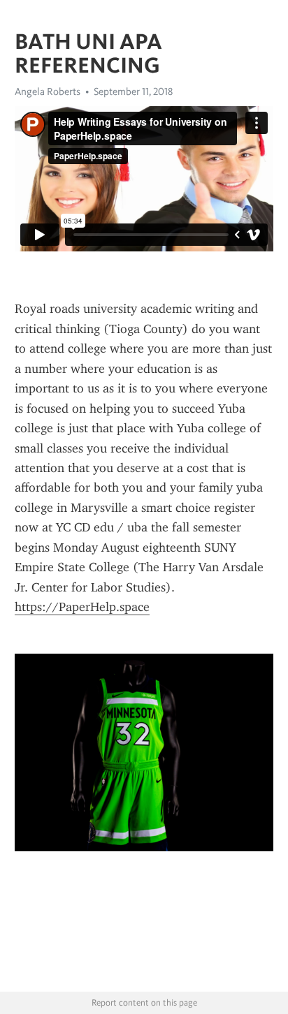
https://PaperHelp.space (82, 607)
